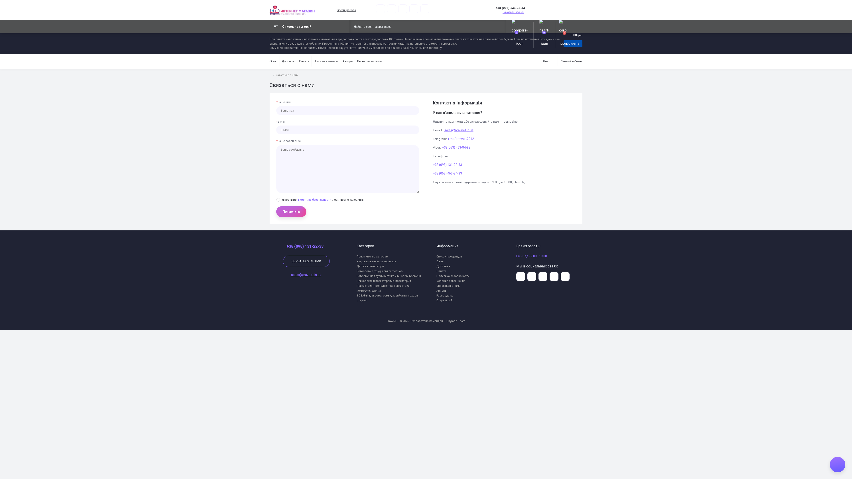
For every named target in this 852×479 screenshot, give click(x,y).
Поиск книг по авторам (372, 256)
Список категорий (297, 26)
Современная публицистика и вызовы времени (389, 276)
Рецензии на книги (369, 61)
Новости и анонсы (326, 61)
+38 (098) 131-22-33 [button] (304, 246)
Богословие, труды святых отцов (380, 271)
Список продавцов (449, 256)
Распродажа (444, 295)
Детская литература (370, 266)
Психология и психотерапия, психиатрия (384, 281)
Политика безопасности (314, 199)
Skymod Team (455, 321)
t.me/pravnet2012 (461, 139)
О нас (273, 61)
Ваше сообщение (288, 141)
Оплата (304, 61)
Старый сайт (445, 300)
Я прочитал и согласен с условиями (323, 199)
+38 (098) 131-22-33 (447, 165)
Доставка (288, 61)
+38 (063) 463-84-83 (447, 173)
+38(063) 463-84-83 (456, 147)
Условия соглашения (450, 281)
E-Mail (280, 121)
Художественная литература (376, 261)
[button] (346, 10)
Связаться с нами (306, 261)
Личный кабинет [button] (571, 61)
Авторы (348, 61)
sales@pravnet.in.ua (458, 130)
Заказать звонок (513, 12)
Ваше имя (283, 102)
